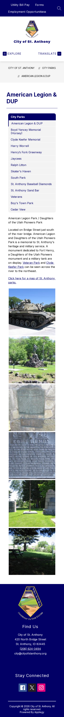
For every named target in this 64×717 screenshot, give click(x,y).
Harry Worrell (20, 146)
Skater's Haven (21, 171)
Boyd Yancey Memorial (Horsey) (26, 131)
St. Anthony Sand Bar (25, 190)
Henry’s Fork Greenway (26, 152)
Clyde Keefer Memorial (25, 139)
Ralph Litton (18, 165)
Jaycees (16, 158)
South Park (18, 177)
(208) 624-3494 (30, 649)
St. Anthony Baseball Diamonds (31, 184)
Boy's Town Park (22, 203)
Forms (39, 5)
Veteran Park (31, 262)
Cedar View (18, 209)
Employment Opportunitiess (27, 11)
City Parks (49, 67)
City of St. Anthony (21, 67)
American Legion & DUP (36, 76)
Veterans (16, 196)
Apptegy (39, 712)
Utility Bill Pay (20, 5)
